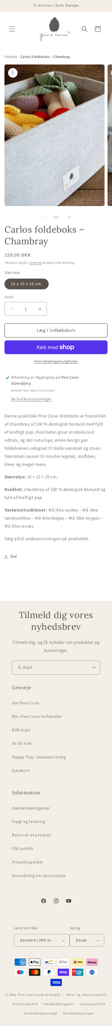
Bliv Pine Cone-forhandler (37, 717)
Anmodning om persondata (38, 876)
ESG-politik (22, 849)
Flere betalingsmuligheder (56, 361)
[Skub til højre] (69, 217)
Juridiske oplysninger (40, 1013)
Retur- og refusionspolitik (86, 995)
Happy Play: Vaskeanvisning (39, 757)
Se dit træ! (22, 744)
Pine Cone (25, 995)
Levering (35, 263)
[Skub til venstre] (43, 217)
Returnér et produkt (31, 835)
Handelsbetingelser (31, 808)
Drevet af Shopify (47, 995)
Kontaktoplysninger (78, 1013)
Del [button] (13, 557)
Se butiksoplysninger (31, 399)
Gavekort (21, 771)
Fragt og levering (28, 822)
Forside (10, 56)
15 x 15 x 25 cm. (26, 284)
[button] (12, 29)
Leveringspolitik (92, 1004)
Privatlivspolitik (27, 862)
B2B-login (21, 730)
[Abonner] (93, 668)
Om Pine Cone (25, 703)
